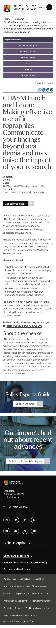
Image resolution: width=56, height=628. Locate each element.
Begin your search (25, 403)
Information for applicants (15, 600)
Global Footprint (14, 543)
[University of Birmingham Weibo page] (16, 531)
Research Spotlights (28, 45)
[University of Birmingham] (20, 7)
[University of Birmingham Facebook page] (34, 520)
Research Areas (28, 57)
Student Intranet (39, 586)
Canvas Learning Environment (17, 593)
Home (7, 18)
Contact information (30, 615)
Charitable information (13, 608)
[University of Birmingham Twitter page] (25, 520)
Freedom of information (39, 600)
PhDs (28, 63)
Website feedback (11, 615)
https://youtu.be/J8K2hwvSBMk (24, 325)
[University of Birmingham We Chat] (25, 531)
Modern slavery (25, 579)
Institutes (28, 69)
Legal (13, 579)
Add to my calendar (15, 203)
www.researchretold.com (21, 305)
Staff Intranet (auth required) (16, 586)
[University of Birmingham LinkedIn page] (16, 520)
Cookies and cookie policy (37, 608)
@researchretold (12, 315)
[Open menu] (49, 7)
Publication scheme (41, 593)
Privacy (6, 579)
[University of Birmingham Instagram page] (6, 520)
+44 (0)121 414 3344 (17, 507)
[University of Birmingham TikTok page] (6, 531)
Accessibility (39, 579)
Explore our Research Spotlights (25, 461)
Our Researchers (28, 51)
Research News (28, 75)
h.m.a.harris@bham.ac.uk (30, 192)
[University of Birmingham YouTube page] (34, 531)
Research (19, 18)
